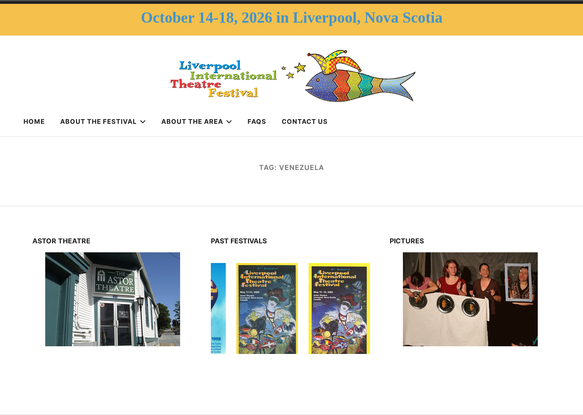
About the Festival (98, 121)
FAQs (257, 121)
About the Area (192, 121)
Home (34, 121)
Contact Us (305, 121)
